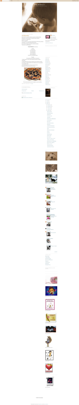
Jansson (48, 131)
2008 (47, 103)
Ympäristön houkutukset (50, 125)
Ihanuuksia (48, 124)
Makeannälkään (49, 134)
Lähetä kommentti (24, 89)
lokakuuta (49, 107)
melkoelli (39, 4)
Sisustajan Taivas (47, 264)
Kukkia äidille (49, 135)
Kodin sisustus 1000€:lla (50, 142)
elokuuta (48, 110)
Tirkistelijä (48, 117)
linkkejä (46, 77)
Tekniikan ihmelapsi (50, 145)
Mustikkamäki (49, 245)
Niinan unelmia (49, 207)
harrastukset (47, 62)
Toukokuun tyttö (49, 200)
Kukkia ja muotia (49, 143)
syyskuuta (49, 109)
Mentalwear (47, 263)
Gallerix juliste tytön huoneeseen (53, 209)
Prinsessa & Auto (49, 221)
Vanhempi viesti (41, 90)
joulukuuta (49, 104)
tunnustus (46, 83)
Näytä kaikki (56, 251)
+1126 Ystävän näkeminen (50, 229)
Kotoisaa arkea (49, 194)
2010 (47, 100)
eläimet (46, 58)
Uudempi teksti (24, 90)
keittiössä (46, 65)
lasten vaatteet (47, 74)
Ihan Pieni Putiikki (48, 258)
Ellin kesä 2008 (49, 111)
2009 (47, 102)
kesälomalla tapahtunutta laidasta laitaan (53, 196)
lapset (46, 73)
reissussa (46, 79)
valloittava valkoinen (50, 238)
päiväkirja (46, 78)
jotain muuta (47, 63)
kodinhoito (47, 69)
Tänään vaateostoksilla (50, 139)
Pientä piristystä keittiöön (51, 127)
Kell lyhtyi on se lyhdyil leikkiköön (53, 189)
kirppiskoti (47, 67)
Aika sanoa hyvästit (53, 232)
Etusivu (33, 90)
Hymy (48, 128)
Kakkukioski (48, 228)
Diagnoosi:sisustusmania (50, 187)
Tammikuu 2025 (53, 201)
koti (46, 72)
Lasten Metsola (47, 262)
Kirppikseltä (49, 114)
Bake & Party (47, 256)
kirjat (46, 66)
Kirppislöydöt (47, 68)
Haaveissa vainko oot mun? (51, 138)
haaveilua (46, 61)
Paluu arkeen (49, 136)
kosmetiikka (47, 71)
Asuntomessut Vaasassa (50, 146)
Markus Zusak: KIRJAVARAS (51, 118)
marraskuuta (49, 106)
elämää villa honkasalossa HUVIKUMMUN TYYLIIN (51, 215)
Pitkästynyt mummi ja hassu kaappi (53, 216)
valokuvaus (47, 84)
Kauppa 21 (47, 261)
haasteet (46, 60)
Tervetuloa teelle (49, 115)
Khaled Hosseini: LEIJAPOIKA (51, 141)
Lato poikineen (49, 120)
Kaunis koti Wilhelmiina (49, 259)
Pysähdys (48, 132)
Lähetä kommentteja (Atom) (28, 92)
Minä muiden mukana (50, 122)
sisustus (46, 82)
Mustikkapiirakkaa (25, 35)
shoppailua (47, 80)
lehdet (46, 76)
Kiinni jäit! (48, 121)
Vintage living (49, 231)
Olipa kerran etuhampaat (50, 129)
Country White (47, 257)
